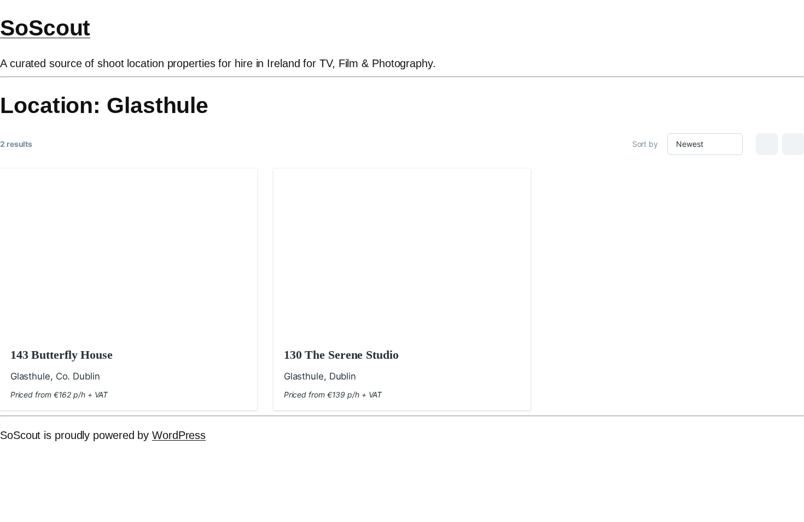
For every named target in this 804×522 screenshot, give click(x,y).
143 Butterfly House (61, 354)
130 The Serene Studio (341, 354)
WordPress (179, 435)
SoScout (45, 27)
